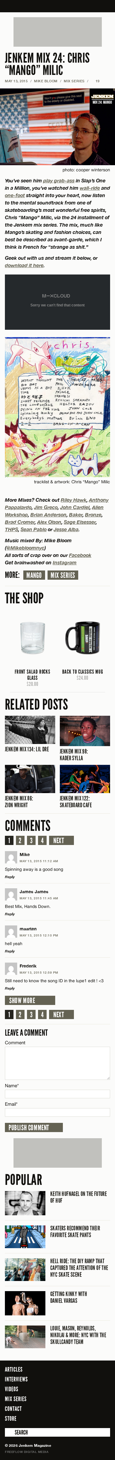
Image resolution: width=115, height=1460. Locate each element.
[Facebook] (71, 1418)
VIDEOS (11, 1389)
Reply (10, 876)
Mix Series (63, 575)
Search (9, 1432)
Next (58, 840)
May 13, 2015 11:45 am (39, 898)
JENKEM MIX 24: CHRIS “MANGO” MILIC (47, 64)
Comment (15, 1042)
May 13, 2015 (16, 81)
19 (95, 81)
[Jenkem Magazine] (57, 6)
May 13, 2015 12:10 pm (39, 935)
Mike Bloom (46, 81)
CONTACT (13, 1408)
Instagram (65, 562)
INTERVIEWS (16, 1379)
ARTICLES (14, 1369)
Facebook (80, 555)
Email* (11, 1104)
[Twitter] (80, 1418)
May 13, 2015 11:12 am (39, 861)
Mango (34, 575)
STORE (11, 1418)
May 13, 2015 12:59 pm (39, 972)
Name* (12, 1085)
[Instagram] (90, 1418)
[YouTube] (104, 1418)
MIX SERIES (74, 81)
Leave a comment (26, 1033)
